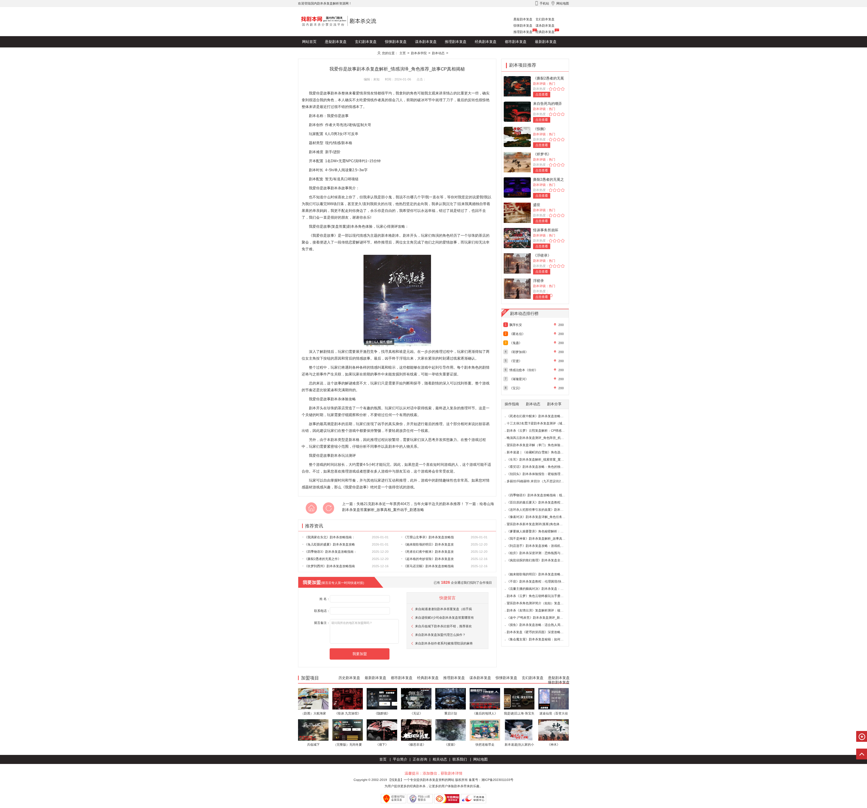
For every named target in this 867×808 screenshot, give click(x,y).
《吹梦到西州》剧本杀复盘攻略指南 (329, 566)
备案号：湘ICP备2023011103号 (491, 780)
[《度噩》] (450, 730)
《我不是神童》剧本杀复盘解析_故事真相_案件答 (542, 538)
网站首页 (309, 42)
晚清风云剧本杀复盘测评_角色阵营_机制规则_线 (541, 438)
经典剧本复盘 (545, 32)
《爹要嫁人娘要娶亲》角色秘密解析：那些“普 (539, 531)
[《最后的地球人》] (485, 698)
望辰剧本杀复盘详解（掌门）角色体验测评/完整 (540, 445)
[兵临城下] (313, 730)
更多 (365, 53)
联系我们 (459, 759)
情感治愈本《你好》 (523, 370)
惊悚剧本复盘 (522, 25)
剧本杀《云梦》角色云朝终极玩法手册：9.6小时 (540, 596)
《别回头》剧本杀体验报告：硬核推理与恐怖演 (540, 474)
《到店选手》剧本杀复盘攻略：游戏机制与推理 (540, 546)
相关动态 (440, 759)
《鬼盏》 (515, 343)
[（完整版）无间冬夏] (347, 730)
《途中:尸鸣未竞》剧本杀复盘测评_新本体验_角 (540, 617)
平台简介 (400, 759)
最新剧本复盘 (546, 42)
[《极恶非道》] (416, 730)
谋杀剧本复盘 (545, 25)
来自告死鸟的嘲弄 (547, 103)
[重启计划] (450, 698)
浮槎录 (538, 281)
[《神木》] (553, 730)
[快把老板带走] (485, 730)
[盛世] (517, 212)
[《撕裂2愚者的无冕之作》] (517, 86)
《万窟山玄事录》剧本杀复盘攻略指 (428, 537)
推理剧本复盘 (522, 32)
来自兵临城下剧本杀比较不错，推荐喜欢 (443, 626)
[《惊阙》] (517, 136)
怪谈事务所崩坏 (545, 230)
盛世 (536, 205)
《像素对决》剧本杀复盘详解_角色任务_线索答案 (542, 517)
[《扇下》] (382, 730)
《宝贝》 (515, 388)
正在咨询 (420, 759)
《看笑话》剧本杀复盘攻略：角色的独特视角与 (540, 466)
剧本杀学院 (419, 53)
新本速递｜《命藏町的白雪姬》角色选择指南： (540, 452)
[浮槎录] (517, 288)
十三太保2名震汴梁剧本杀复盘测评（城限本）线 (541, 423)
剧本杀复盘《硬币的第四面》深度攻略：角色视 (540, 632)
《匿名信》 (517, 334)
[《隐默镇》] (382, 698)
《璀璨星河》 (518, 379)
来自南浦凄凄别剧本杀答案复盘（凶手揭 (443, 609)
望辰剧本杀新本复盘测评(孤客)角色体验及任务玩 (541, 524)
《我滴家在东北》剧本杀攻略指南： (329, 537)
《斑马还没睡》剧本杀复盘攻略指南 (428, 566)
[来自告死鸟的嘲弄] (517, 111)
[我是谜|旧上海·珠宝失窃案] (519, 698)
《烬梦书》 (542, 154)
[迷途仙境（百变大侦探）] (553, 698)
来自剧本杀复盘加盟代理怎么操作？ (440, 635)
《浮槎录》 (542, 255)
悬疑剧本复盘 (522, 19)
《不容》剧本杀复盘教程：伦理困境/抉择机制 (539, 581)
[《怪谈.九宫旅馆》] (347, 698)
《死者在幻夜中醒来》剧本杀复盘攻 (428, 551)
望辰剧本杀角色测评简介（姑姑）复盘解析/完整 (540, 603)
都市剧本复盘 (516, 42)
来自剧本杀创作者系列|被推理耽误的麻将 (444, 643)
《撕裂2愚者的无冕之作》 (322, 559)
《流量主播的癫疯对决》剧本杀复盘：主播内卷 (540, 588)
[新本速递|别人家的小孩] (519, 730)
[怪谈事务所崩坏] (517, 238)
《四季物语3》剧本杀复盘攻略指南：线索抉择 (539, 495)
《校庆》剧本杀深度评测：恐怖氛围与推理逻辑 (540, 553)
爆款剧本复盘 (343, 53)
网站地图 (480, 759)
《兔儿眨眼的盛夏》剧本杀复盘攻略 (329, 544)
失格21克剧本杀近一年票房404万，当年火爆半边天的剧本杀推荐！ (410, 504)
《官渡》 (515, 361)
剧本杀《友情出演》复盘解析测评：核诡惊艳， (540, 610)
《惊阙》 (540, 129)
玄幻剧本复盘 (545, 19)
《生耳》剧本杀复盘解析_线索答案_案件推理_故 (541, 459)
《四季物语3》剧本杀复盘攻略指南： (330, 551)
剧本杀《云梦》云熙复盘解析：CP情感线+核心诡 (541, 430)
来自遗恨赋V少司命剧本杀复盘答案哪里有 (444, 617)
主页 (402, 53)
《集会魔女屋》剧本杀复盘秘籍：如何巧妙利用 (540, 639)
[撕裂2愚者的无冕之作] (517, 187)
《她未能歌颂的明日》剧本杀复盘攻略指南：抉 (540, 574)
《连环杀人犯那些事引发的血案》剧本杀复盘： (540, 509)
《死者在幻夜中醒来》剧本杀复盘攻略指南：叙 (540, 416)
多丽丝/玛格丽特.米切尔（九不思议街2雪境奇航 (540, 481)
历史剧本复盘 (313, 53)
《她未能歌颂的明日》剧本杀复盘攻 (428, 544)
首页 (383, 759)
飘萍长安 (515, 325)
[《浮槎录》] (517, 263)
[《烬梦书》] (517, 162)
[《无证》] (416, 698)
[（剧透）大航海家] (313, 698)
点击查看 (541, 94)
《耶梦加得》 (518, 352)
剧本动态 (438, 53)
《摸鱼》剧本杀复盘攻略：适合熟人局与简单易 (540, 625)
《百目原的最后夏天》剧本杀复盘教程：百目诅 (540, 502)
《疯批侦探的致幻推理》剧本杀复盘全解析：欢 (540, 560)
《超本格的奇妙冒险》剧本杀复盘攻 (428, 559)
